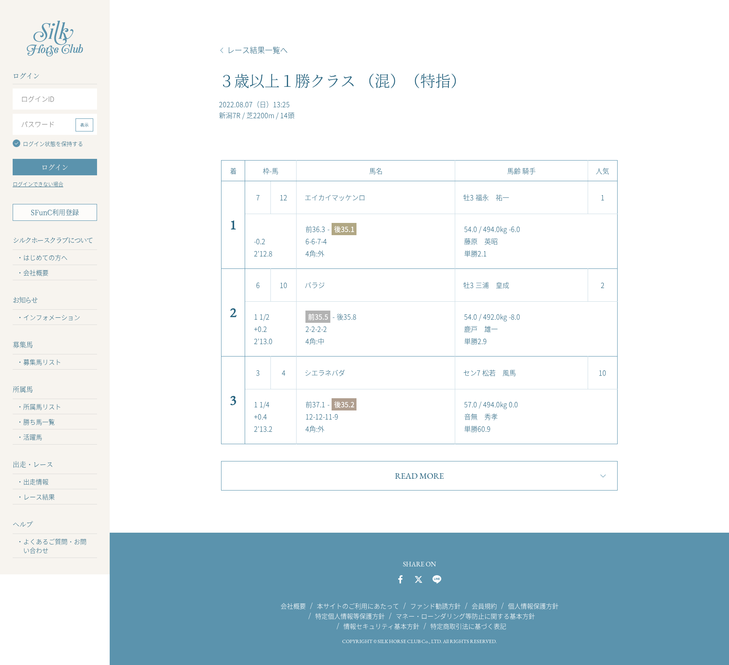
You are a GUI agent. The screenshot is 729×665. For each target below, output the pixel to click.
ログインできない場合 (38, 184)
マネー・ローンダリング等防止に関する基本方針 (465, 615)
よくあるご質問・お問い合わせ (54, 546)
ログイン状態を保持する (53, 143)
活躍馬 (32, 437)
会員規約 (484, 605)
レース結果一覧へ (257, 50)
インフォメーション (51, 317)
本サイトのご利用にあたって (358, 605)
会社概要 (36, 272)
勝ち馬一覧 (39, 421)
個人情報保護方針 (533, 605)
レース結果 (39, 496)
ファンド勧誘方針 (435, 605)
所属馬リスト (42, 406)
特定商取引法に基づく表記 (468, 626)
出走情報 (36, 481)
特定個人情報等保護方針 (350, 615)
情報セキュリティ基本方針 (381, 626)
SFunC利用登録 (55, 212)
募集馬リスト (42, 362)
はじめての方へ (45, 257)
